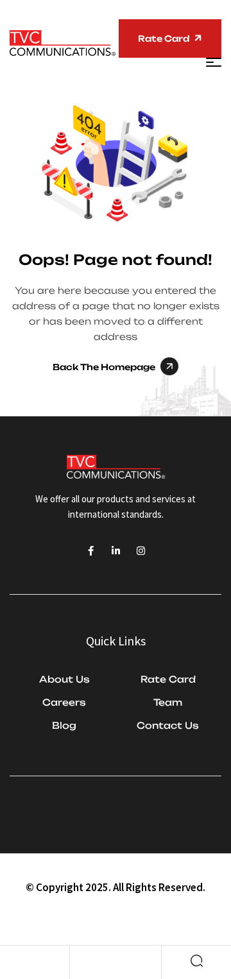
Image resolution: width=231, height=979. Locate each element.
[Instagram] (141, 551)
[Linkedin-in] (116, 551)
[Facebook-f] (91, 551)
